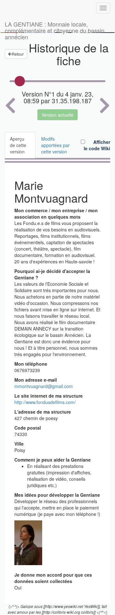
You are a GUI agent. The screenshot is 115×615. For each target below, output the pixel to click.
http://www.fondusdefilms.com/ (45, 402)
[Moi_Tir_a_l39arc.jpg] (28, 542)
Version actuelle (57, 115)
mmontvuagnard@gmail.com (43, 386)
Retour (18, 54)
